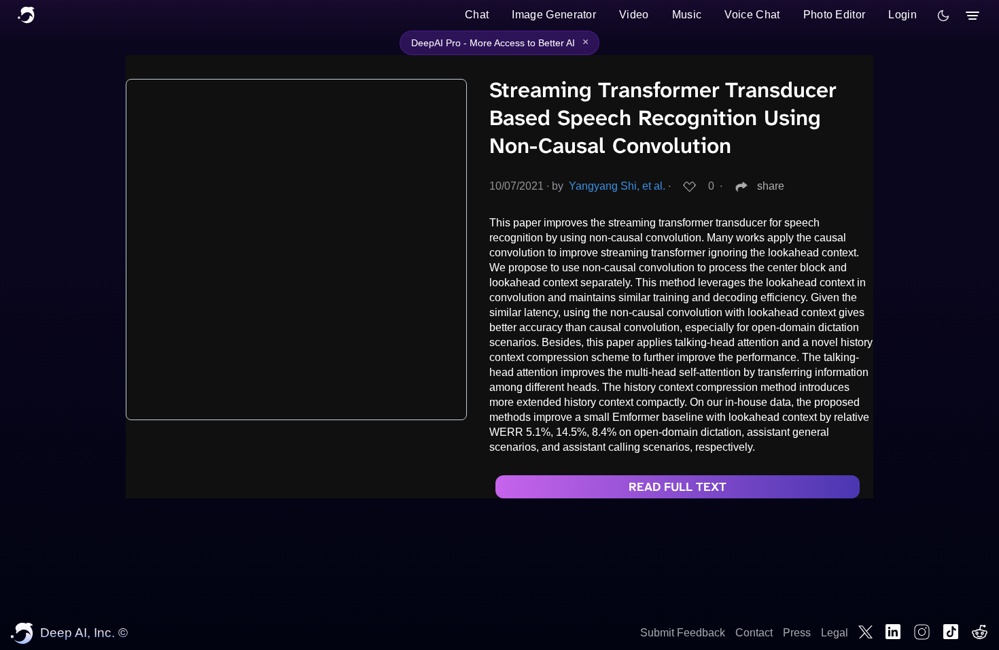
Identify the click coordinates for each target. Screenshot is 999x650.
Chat (477, 14)
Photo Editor (834, 14)
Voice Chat (751, 14)
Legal (834, 632)
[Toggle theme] (943, 16)
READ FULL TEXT (677, 487)
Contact (754, 632)
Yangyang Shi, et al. (617, 186)
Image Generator (554, 14)
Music (687, 14)
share (770, 186)
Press (797, 632)
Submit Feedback (682, 632)
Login (902, 14)
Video (634, 14)
